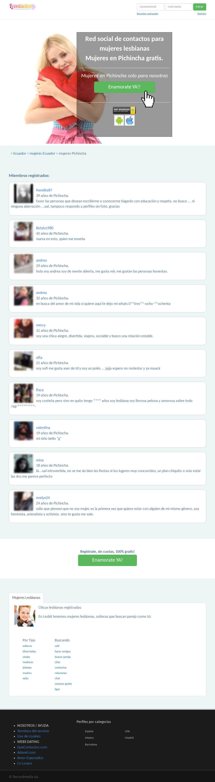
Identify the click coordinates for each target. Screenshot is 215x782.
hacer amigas (63, 651)
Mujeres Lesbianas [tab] (26, 598)
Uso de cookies (29, 737)
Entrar (199, 6)
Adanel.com (26, 753)
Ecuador (19, 154)
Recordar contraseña (147, 14)
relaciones (61, 673)
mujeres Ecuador (42, 154)
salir (57, 646)
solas (25, 678)
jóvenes (27, 667)
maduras (28, 662)
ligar (57, 689)
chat (57, 678)
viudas (26, 657)
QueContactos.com (32, 747)
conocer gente (63, 684)
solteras (27, 646)
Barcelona (91, 744)
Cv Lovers (24, 764)
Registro (202, 14)
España (89, 731)
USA (127, 731)
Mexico (89, 738)
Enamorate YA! (107, 560)
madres (27, 673)
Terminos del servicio (33, 731)
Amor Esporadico (30, 758)
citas (57, 662)
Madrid (129, 738)
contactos (60, 667)
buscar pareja (63, 657)
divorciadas (29, 651)
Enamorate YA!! (124, 87)
